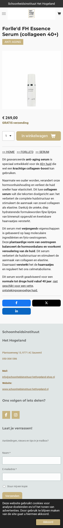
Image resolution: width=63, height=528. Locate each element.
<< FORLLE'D (25, 152)
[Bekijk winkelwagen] (59, 13)
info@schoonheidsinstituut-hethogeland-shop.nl (28, 377)
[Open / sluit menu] (4, 13)
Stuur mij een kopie (17, 486)
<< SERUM (42, 152)
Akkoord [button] (48, 522)
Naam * (6, 452)
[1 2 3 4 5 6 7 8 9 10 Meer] (8, 136)
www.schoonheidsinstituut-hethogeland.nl (25, 389)
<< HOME (8, 152)
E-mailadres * (9, 469)
